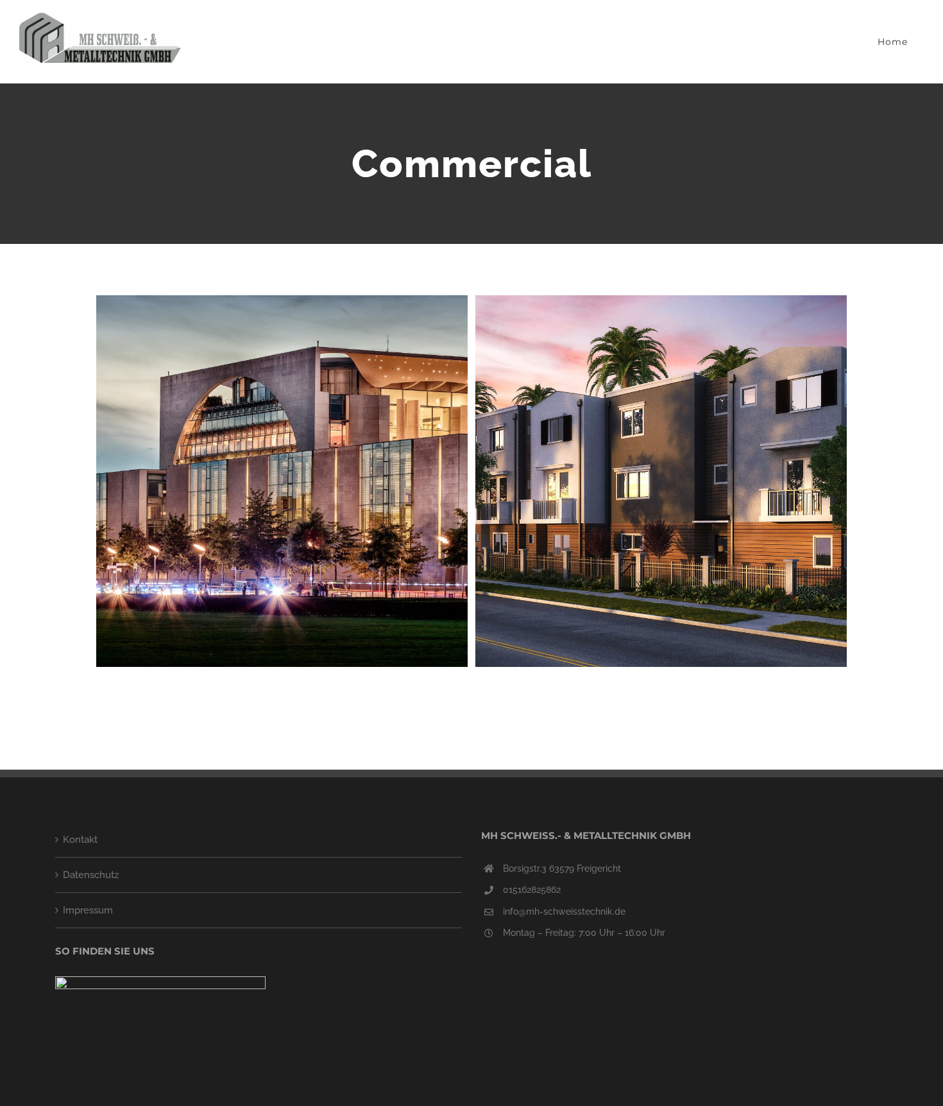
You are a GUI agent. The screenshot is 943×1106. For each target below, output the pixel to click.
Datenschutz (91, 875)
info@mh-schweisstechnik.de (564, 911)
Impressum (88, 910)
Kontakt (80, 839)
